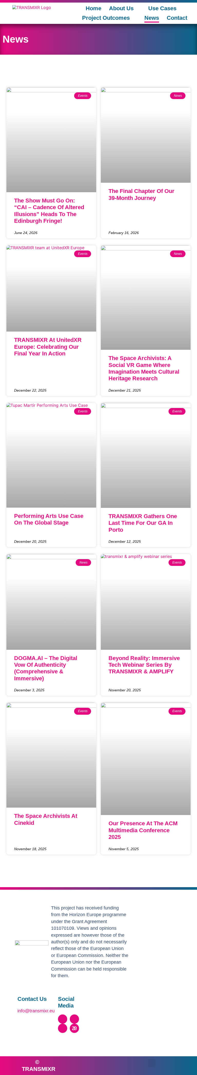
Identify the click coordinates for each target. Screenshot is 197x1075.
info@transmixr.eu (36, 1010)
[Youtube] (62, 1028)
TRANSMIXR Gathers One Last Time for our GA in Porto (143, 523)
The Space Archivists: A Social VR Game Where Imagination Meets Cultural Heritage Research (144, 368)
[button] (151, 1063)
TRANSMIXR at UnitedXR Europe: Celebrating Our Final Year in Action (48, 347)
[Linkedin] (74, 1019)
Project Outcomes (106, 18)
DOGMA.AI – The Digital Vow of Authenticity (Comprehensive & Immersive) (45, 668)
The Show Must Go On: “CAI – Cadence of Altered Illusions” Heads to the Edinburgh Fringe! (49, 210)
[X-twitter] (62, 1019)
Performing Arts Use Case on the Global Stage (48, 519)
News (151, 18)
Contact (177, 18)
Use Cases (162, 8)
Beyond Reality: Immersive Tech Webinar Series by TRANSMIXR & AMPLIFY (144, 665)
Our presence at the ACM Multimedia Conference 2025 (143, 830)
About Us (121, 8)
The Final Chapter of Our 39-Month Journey (141, 194)
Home (93, 8)
